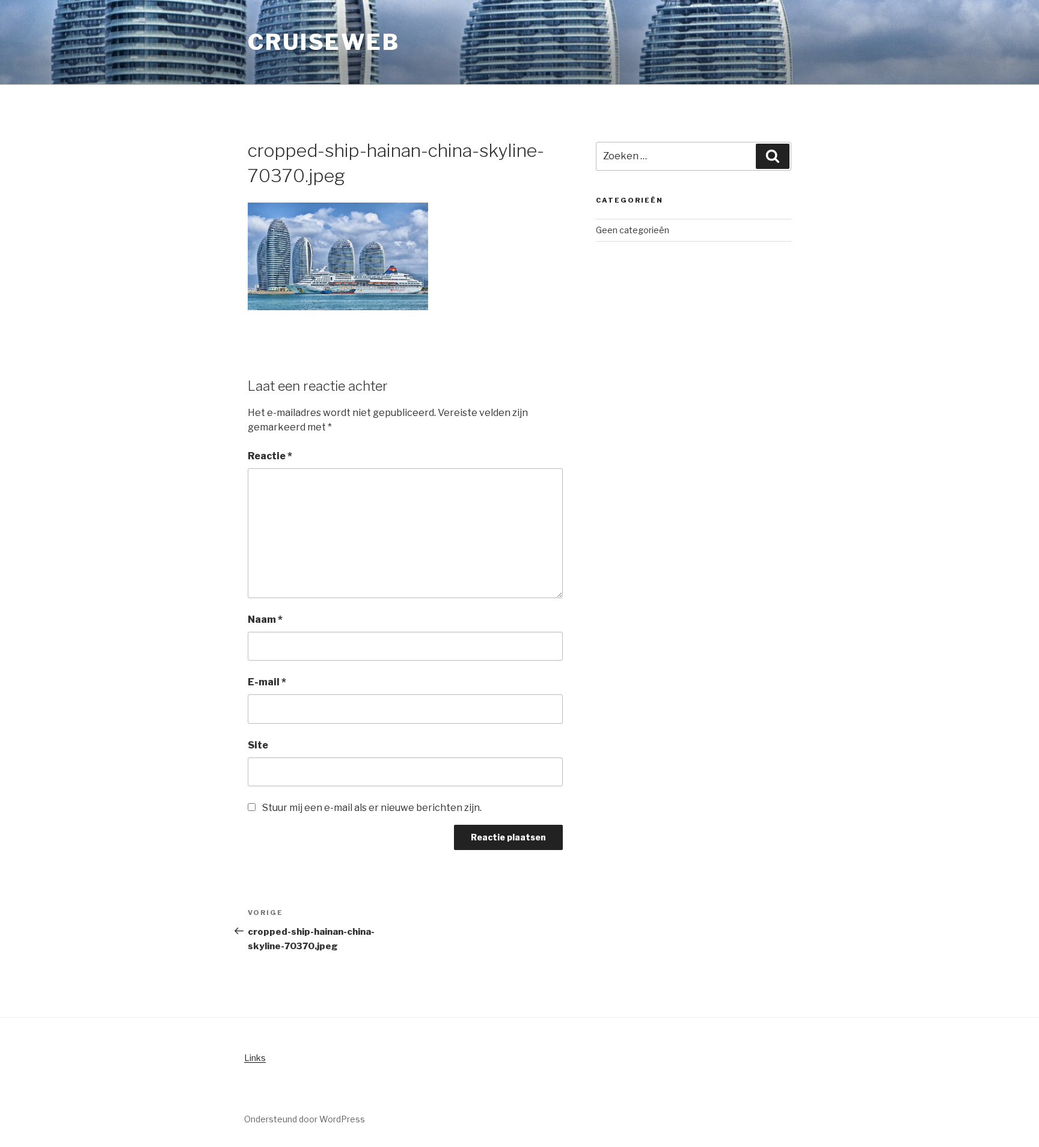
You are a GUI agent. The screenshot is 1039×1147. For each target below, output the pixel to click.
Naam (265, 619)
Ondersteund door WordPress (304, 1119)
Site (258, 745)
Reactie (270, 456)
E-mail (267, 682)
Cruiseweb (324, 42)
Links (255, 1058)
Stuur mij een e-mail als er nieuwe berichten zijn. (372, 807)
